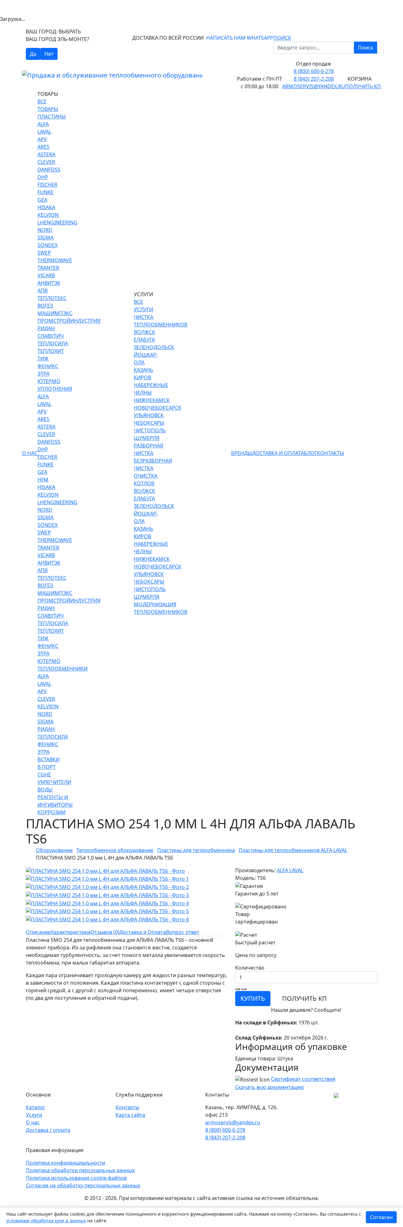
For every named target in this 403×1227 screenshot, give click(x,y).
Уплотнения (54, 388)
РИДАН (46, 328)
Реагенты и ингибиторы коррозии (55, 805)
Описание (38, 932)
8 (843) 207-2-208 (314, 78)
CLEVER (46, 161)
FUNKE (45, 192)
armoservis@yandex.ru (313, 86)
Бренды (241, 453)
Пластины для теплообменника (196, 850)
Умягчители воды (54, 786)
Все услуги (143, 305)
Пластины (51, 116)
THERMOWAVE (54, 260)
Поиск (365, 47)
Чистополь (150, 430)
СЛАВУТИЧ (50, 335)
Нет (49, 53)
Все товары (47, 105)
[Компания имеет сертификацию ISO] (336, 1094)
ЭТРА (43, 373)
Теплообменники (62, 668)
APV (42, 139)
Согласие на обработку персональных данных (83, 1185)
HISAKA (46, 207)
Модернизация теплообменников (160, 608)
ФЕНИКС (47, 366)
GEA (42, 199)
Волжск (144, 332)
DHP (42, 177)
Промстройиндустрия (68, 320)
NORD (44, 230)
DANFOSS (48, 169)
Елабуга (144, 339)
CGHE (44, 774)
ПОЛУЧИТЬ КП (304, 998)
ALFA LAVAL (290, 870)
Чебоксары (149, 422)
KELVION (48, 214)
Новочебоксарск (157, 407)
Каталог (35, 1107)
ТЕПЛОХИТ (50, 351)
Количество (249, 967)
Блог (310, 453)
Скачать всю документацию (269, 1087)
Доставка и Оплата (278, 453)
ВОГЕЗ (45, 305)
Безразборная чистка (153, 464)
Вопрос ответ (182, 932)
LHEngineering (57, 222)
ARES (43, 146)
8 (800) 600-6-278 (314, 71)
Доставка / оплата (48, 1129)
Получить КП (363, 86)
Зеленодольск (154, 347)
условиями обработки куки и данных (46, 1221)
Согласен (381, 1217)
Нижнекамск (152, 400)
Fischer (47, 184)
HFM (42, 479)
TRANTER (48, 267)
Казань (143, 369)
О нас (29, 453)
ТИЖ (42, 358)
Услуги (34, 1114)
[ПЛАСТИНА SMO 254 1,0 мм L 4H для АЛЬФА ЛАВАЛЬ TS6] (105, 870)
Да (33, 53)
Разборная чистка (148, 449)
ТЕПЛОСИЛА (52, 343)
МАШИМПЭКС (54, 313)
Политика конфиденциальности (65, 1162)
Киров (142, 377)
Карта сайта (130, 1114)
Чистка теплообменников (160, 321)
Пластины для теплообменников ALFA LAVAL (293, 850)
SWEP (44, 252)
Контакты (330, 453)
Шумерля (146, 438)
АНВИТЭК (48, 282)
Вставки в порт (48, 763)
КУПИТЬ (253, 998)
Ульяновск (149, 415)
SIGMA (45, 237)
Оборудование (54, 850)
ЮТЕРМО (48, 381)
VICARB (46, 275)
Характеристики (70, 932)
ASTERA (46, 154)
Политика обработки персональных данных (80, 1170)
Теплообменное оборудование (115, 850)
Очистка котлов (145, 479)
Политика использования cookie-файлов (76, 1177)
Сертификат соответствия (303, 1078)
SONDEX (47, 245)
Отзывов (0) (104, 932)
